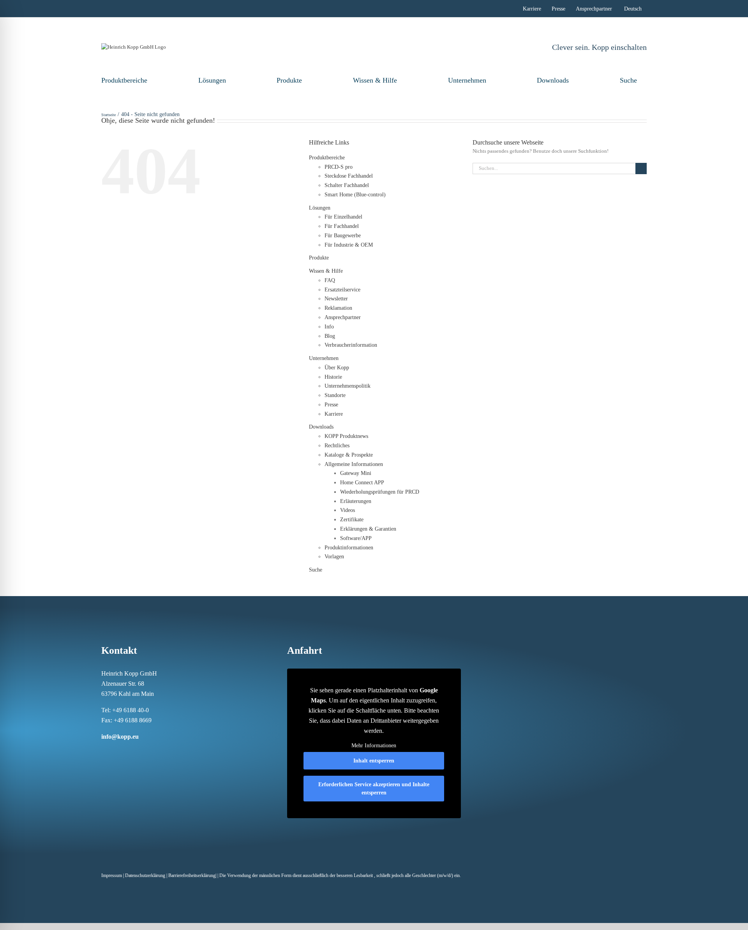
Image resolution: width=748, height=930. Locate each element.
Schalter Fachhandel (347, 185)
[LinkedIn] (124, 751)
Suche (628, 80)
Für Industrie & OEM (349, 245)
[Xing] (134, 751)
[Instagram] (113, 751)
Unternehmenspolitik (347, 386)
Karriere (334, 414)
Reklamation (338, 308)
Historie (333, 377)
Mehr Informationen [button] (373, 745)
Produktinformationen (349, 548)
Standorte (335, 395)
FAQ (330, 280)
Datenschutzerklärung (145, 875)
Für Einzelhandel (343, 217)
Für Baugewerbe (343, 235)
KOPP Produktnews (346, 436)
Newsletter (336, 299)
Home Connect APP (362, 482)
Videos (347, 510)
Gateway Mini (355, 473)
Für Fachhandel (342, 226)
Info (329, 327)
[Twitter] (144, 751)
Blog (330, 336)
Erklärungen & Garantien (368, 529)
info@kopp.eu (120, 736)
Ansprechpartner (343, 317)
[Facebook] (103, 751)
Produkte (289, 80)
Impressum (111, 875)
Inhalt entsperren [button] (373, 761)
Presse (331, 405)
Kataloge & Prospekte (349, 455)
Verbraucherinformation (351, 345)
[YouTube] (154, 751)
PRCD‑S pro (339, 167)
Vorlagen (334, 556)
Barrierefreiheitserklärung (191, 875)
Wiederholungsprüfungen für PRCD (379, 492)
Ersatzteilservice (342, 290)
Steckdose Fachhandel (349, 176)
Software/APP (356, 538)
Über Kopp (337, 368)
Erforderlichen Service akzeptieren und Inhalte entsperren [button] (373, 789)
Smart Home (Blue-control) (355, 195)
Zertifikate (351, 519)
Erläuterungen (355, 501)
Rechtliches (337, 445)
